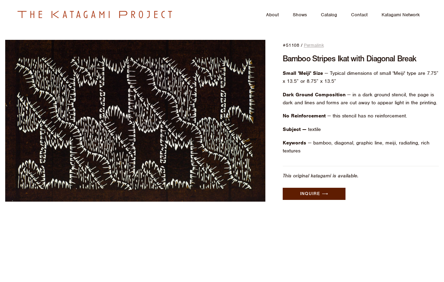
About (272, 15)
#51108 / (303, 45)
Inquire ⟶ (314, 193)
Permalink (314, 45)
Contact (359, 15)
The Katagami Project (96, 14)
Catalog (329, 15)
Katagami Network (401, 15)
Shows (300, 15)
